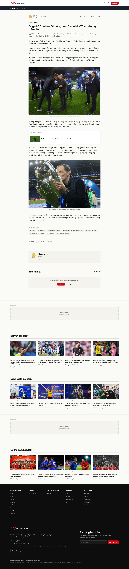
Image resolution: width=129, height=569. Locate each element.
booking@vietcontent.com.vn (20, 541)
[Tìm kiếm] (104, 3)
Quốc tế (36, 22)
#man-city (41, 230)
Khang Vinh (36, 17)
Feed (67, 493)
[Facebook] (12, 551)
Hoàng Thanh (13, 366)
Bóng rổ (12, 496)
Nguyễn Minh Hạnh (42, 408)
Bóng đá (31, 22)
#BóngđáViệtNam (15, 472)
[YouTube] (16, 551)
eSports (12, 510)
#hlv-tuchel (50, 234)
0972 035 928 (26, 543)
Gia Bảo (95, 365)
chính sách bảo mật (95, 546)
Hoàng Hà (40, 365)
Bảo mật (86, 505)
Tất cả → (24, 8)
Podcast (49, 493)
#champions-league (54, 230)
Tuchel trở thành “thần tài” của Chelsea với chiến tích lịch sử (60, 139)
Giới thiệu (86, 493)
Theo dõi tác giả (45, 259)
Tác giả (67, 502)
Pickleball (12, 502)
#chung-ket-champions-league (73, 230)
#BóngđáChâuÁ (97, 401)
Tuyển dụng (87, 499)
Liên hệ (85, 496)
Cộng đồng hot (69, 499)
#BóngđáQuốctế (15, 358)
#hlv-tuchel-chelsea (63, 234)
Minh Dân (12, 408)
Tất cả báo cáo (32, 493)
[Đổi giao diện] (108, 3)
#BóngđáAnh (42, 472)
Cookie (117, 566)
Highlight (68, 496)
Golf (11, 505)
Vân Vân (12, 479)
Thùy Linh (67, 408)
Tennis (12, 499)
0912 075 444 (16, 543)
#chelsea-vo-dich (91, 230)
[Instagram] (20, 551)
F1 (10, 508)
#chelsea (33, 230)
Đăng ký (69, 284)
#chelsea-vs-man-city (37, 234)
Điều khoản (87, 502)
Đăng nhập (115, 3)
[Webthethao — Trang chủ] (18, 3)
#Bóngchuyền (14, 401)
